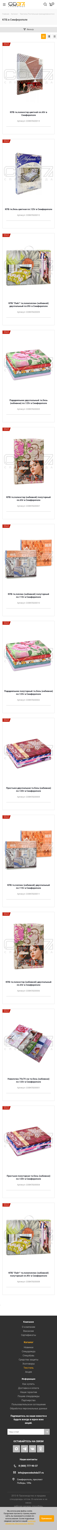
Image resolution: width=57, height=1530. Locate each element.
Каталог (28, 1342)
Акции (28, 1371)
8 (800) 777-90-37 (28, 1465)
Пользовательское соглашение (29, 1404)
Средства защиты (28, 1359)
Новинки (28, 1347)
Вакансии (28, 1331)
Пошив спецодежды (28, 1396)
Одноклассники (40, 1448)
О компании (28, 1327)
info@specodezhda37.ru (31, 1472)
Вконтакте (32, 1448)
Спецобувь (28, 1355)
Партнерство (28, 1400)
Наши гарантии (28, 1392)
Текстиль (29, 1367)
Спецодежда (28, 1351)
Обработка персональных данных (28, 1408)
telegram (24, 1448)
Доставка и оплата (28, 1388)
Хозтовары (29, 1363)
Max (16, 1448)
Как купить (28, 1384)
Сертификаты (28, 1335)
